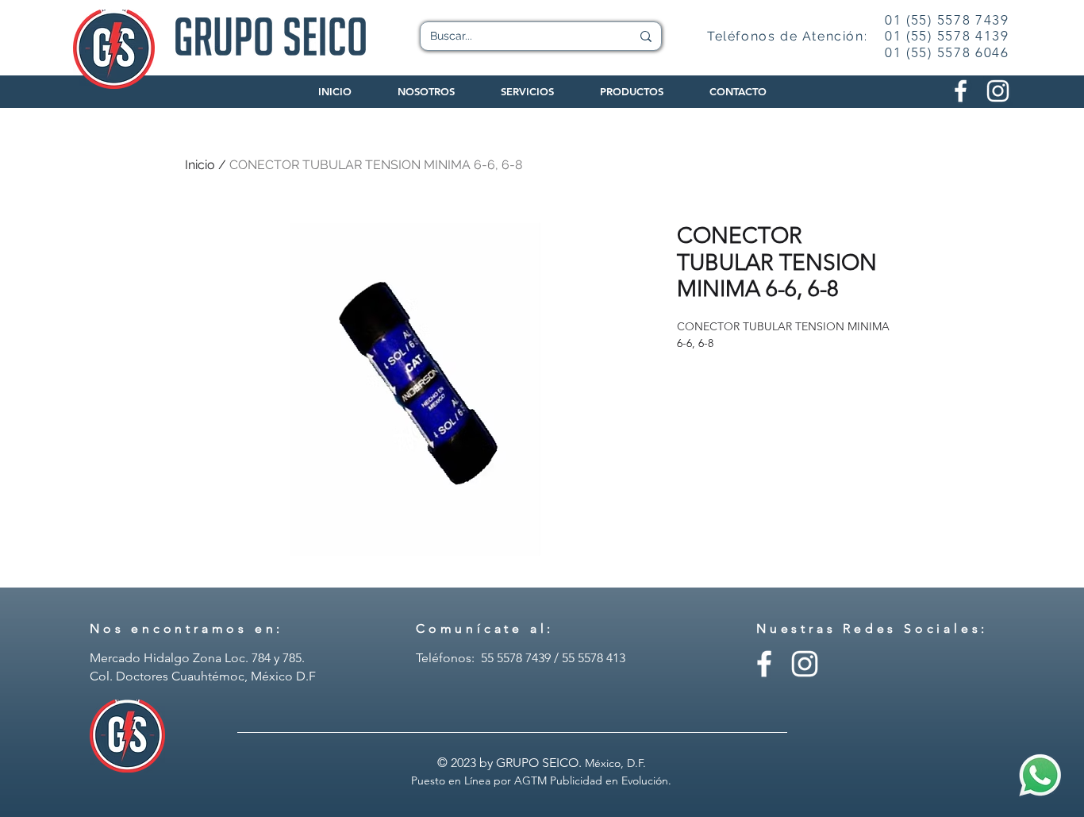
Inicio (200, 164)
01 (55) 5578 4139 (947, 36)
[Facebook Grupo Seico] (960, 91)
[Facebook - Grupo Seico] (764, 663)
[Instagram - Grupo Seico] (804, 663)
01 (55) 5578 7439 (947, 20)
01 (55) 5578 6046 (947, 52)
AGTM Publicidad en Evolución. (592, 780)
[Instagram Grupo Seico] (998, 91)
